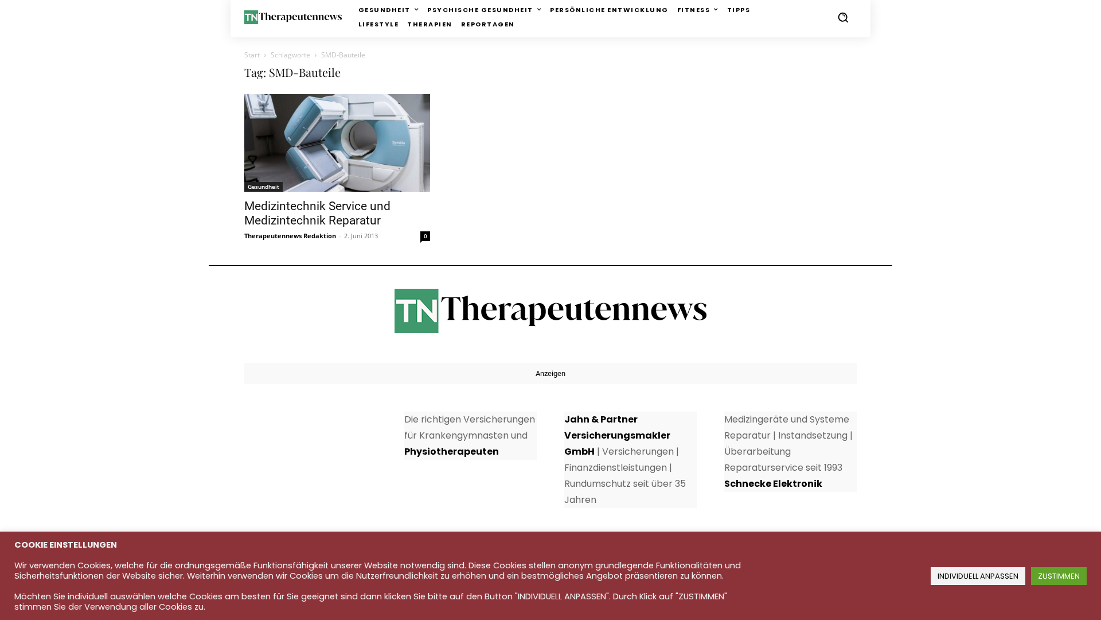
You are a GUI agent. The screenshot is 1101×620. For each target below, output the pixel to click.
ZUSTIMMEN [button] (1059, 576)
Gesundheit (263, 187)
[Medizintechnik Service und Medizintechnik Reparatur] (337, 143)
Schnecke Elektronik (773, 483)
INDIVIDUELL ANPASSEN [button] (978, 576)
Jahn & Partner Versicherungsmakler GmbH (617, 435)
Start (252, 55)
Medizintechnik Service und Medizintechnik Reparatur (317, 213)
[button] (843, 17)
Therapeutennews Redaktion (290, 235)
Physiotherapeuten (451, 451)
